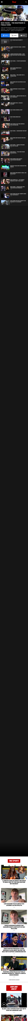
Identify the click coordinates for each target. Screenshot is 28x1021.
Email (23, 35)
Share (6, 35)
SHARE (15, 35)
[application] (14, 13)
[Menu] (2, 2)
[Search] (26, 2)
